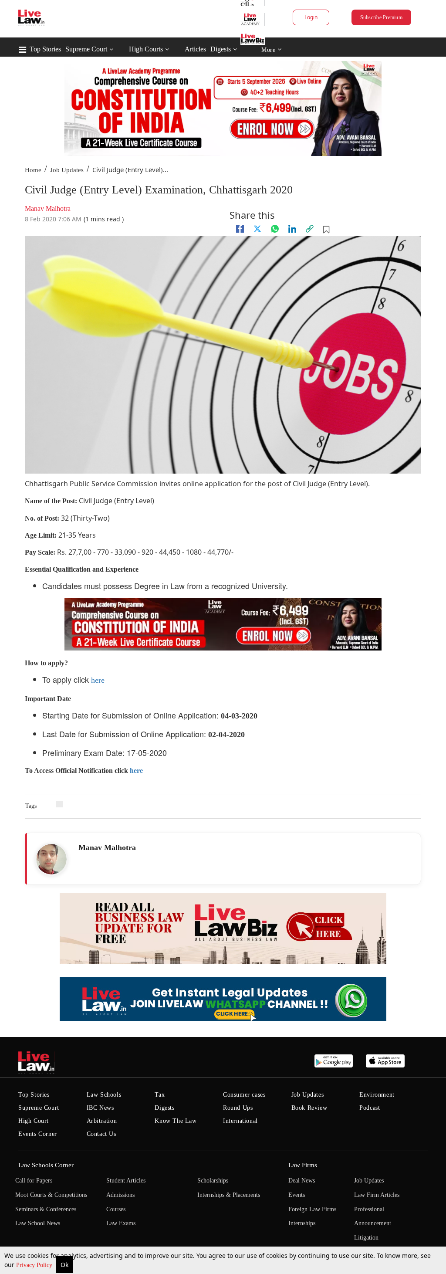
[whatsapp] (275, 229)
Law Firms (302, 1165)
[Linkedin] (292, 229)
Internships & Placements (228, 1195)
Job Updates (67, 169)
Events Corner (37, 1134)
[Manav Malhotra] (51, 859)
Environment (377, 1094)
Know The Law (175, 1121)
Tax (160, 1094)
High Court (33, 1121)
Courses (115, 1209)
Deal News (301, 1180)
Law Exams (120, 1223)
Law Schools (104, 1094)
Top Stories (45, 49)
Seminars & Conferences (45, 1209)
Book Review (309, 1108)
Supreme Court (86, 49)
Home (33, 169)
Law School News (37, 1223)
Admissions (120, 1195)
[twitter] (257, 229)
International (240, 1121)
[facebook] (240, 229)
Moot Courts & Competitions (51, 1195)
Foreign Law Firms (312, 1209)
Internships (301, 1223)
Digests (220, 49)
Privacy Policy (35, 1265)
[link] (310, 229)
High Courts (146, 49)
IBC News (100, 1108)
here (98, 680)
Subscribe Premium (381, 17)
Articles (195, 49)
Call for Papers (33, 1180)
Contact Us (101, 1134)
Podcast (369, 1108)
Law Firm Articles (376, 1195)
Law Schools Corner (46, 1165)
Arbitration (102, 1121)
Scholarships (212, 1180)
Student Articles (125, 1180)
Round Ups (238, 1108)
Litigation (366, 1237)
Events (296, 1195)
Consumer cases (244, 1094)
